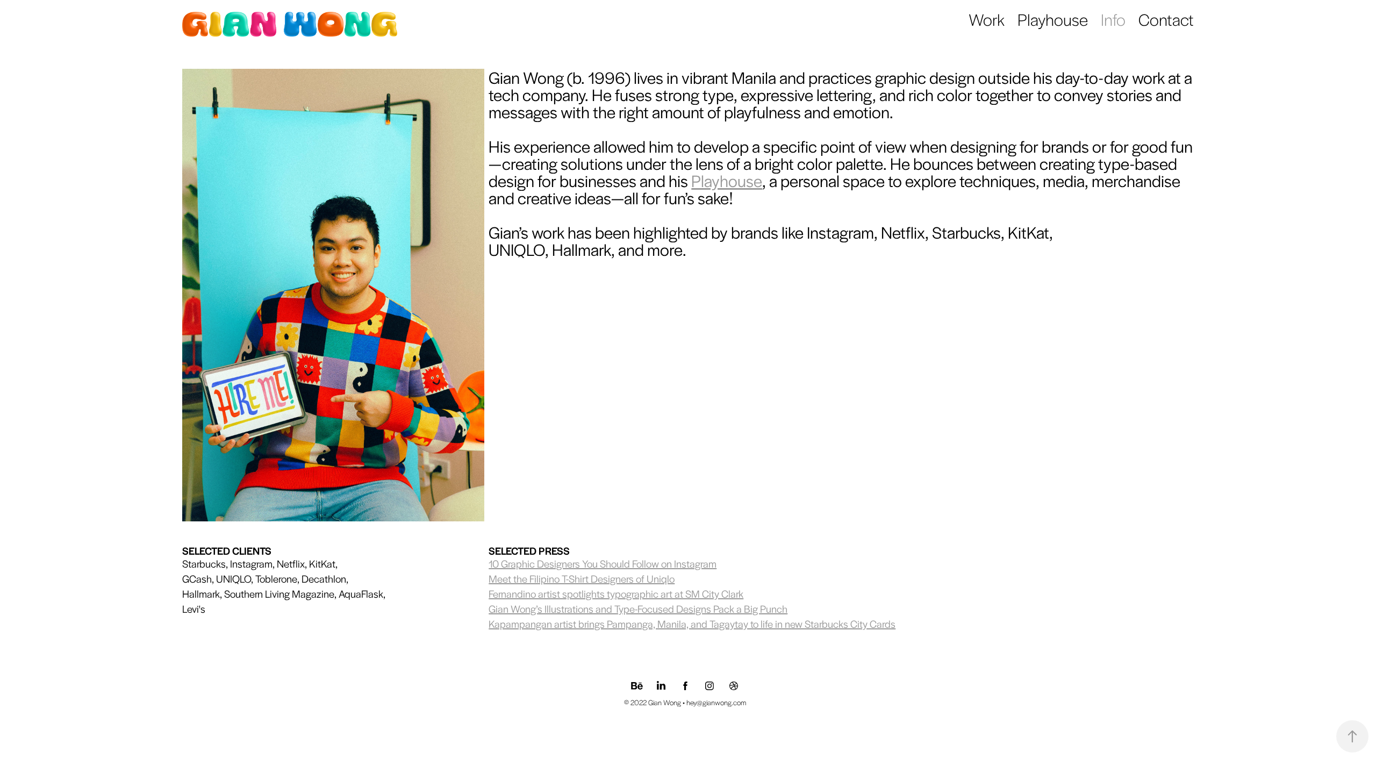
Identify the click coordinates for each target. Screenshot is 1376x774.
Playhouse (1052, 19)
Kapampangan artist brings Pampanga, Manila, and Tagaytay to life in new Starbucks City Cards (692, 624)
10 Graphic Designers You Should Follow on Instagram (602, 563)
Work (987, 19)
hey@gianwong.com (716, 702)
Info (1113, 19)
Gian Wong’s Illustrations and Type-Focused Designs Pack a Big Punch (638, 608)
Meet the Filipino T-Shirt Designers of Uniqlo (582, 578)
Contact (1166, 19)
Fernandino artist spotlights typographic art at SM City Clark (616, 593)
